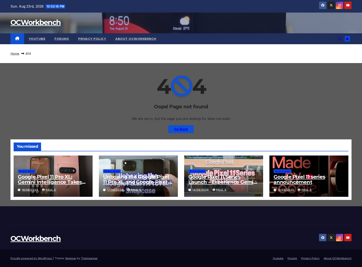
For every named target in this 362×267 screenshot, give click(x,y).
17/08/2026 (115, 189)
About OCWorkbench (135, 39)
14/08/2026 (201, 189)
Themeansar (89, 258)
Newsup (70, 258)
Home (14, 54)
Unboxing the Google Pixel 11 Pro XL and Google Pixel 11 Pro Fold (137, 182)
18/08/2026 (30, 189)
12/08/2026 (286, 189)
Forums (61, 39)
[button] (339, 39)
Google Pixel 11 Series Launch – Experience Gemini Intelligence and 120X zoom (223, 182)
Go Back (181, 129)
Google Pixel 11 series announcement (299, 179)
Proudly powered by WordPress (31, 258)
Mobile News (26, 171)
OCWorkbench (35, 22)
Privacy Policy (92, 39)
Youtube (37, 39)
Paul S (51, 189)
